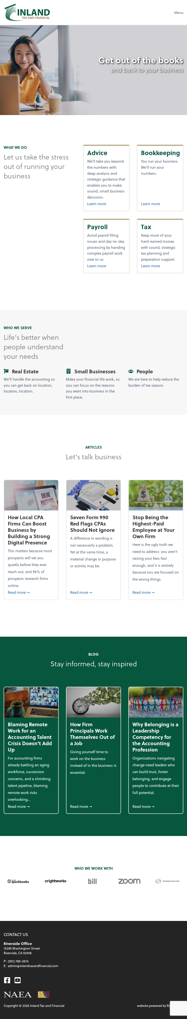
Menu (178, 12)
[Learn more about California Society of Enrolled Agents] (44, 994)
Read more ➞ (31, 592)
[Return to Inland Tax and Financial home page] (27, 12)
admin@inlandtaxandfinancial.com (33, 965)
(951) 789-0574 (18, 961)
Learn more (106, 203)
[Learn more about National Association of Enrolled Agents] (18, 994)
